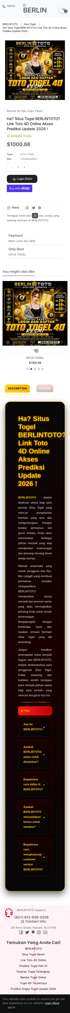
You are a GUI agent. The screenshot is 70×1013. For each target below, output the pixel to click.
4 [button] (39, 369)
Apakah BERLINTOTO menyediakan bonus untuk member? (32, 817)
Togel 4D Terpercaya (33, 983)
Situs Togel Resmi (33, 954)
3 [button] (35, 369)
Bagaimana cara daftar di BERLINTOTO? (33, 784)
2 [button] (31, 369)
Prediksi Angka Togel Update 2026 (33, 989)
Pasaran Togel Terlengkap (33, 971)
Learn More (52, 1003)
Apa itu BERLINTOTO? (33, 727)
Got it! (11, 1007)
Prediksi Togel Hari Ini (33, 966)
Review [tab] (44, 388)
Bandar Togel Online (33, 977)
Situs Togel (30, 24)
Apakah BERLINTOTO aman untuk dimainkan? (32, 754)
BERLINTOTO (10, 24)
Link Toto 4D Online (33, 960)
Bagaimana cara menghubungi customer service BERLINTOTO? (33, 857)
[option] (35, 327)
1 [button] (27, 369)
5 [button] (42, 369)
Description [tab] (17, 388)
